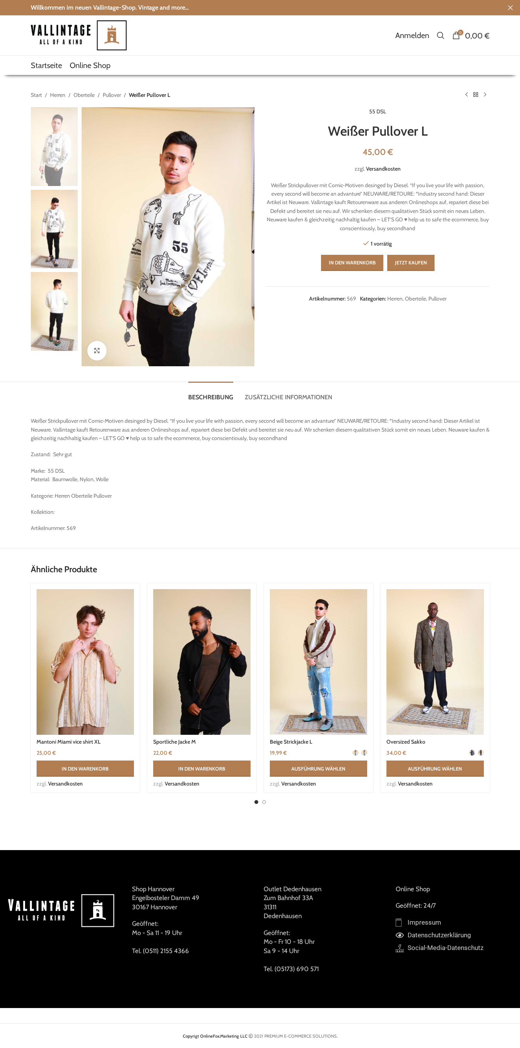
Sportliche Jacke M (174, 741)
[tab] (210, 393)
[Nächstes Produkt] (485, 95)
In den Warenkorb (352, 262)
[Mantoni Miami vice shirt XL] (85, 662)
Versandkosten (383, 168)
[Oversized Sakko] (435, 662)
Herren (57, 94)
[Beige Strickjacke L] (318, 662)
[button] (85, 769)
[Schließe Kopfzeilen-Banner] (510, 7)
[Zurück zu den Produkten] (475, 95)
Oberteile (84, 94)
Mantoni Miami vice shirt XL (68, 741)
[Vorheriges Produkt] (466, 95)
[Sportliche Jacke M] (202, 662)
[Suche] (440, 35)
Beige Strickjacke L (291, 741)
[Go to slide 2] (264, 802)
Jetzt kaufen (411, 262)
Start (36, 94)
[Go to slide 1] (256, 802)
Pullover (112, 94)
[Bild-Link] (62, 909)
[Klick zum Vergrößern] (97, 350)
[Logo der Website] (79, 34)
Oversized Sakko (405, 741)
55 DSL (377, 111)
